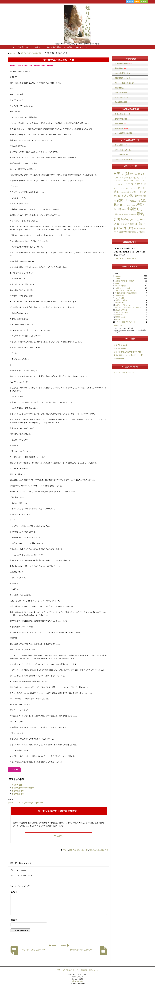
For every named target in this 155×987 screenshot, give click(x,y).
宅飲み (134, 205)
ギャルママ (120, 180)
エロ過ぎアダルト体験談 (124, 281)
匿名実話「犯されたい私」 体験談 (128, 307)
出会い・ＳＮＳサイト (123, 159)
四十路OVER (120, 315)
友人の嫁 (130, 195)
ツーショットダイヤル (123, 150)
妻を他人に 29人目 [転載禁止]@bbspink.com (25, 803)
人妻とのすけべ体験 (123, 288)
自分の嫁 (72, 850)
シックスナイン (131, 180)
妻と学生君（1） (18, 791)
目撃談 (132, 224)
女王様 (127, 205)
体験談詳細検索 (121, 102)
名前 (59, 920)
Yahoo (117, 278)
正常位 (127, 214)
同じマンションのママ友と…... (128, 258)
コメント (14, 892)
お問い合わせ (119, 359)
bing (117, 283)
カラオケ (139, 178)
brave (117, 320)
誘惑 (122, 232)
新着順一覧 (120, 124)
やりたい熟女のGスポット (125, 322)
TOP (58, 970)
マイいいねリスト (122, 97)
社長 (136, 228)
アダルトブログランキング (125, 291)
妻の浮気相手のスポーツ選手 (23, 788)
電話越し (136, 232)
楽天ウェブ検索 (121, 310)
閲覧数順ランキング (122, 78)
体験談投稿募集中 (123, 63)
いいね (14, 770)
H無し (122, 173)
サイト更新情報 (120, 348)
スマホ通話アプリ (122, 154)
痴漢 (124, 224)
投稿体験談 (119, 88)
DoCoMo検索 (120, 286)
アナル (135, 174)
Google (118, 276)
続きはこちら (118, 325)
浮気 (102, 850)
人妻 (106, 850)
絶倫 (142, 228)
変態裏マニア (120, 317)
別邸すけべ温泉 (121, 300)
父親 (136, 220)
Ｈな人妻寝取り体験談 (123, 133)
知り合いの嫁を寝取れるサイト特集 (58, 47)
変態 (123, 200)
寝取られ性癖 (94, 850)
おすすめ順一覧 (121, 119)
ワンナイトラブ (131, 188)
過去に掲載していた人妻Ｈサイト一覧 (128, 355)
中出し (65, 850)
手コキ (120, 214)
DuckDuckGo (120, 303)
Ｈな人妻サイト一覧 (122, 114)
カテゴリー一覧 (121, 92)
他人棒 (124, 192)
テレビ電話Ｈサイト (122, 145)
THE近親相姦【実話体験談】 (126, 293)
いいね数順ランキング (123, 73)
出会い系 (133, 192)
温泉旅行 (127, 219)
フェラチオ (135, 183)
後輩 (123, 209)
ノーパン (120, 184)
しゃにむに (119, 298)
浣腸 (133, 214)
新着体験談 (120, 68)
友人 (117, 196)
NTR (86, 850)
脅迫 (116, 232)
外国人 (135, 201)
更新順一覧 (121, 128)
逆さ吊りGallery (121, 312)
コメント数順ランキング (124, 83)
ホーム (11, 47)
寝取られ (80, 850)
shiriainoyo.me (77, 981)
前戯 (143, 192)
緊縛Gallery (119, 295)
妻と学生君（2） (18, 794)
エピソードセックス (123, 305)
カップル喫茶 (128, 178)
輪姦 (128, 232)
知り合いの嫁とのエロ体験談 (29, 47)
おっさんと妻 (17, 785)
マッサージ (119, 188)
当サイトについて (83, 47)
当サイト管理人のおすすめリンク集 (127, 352)
